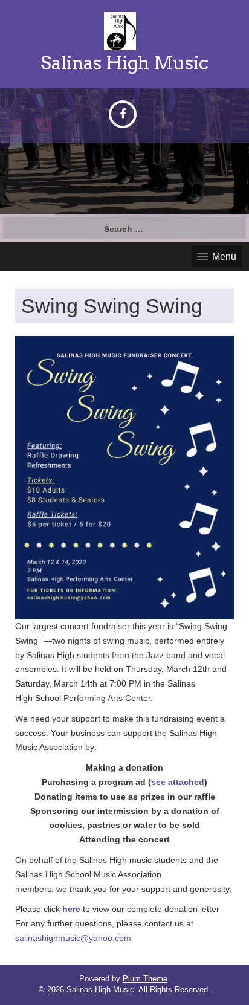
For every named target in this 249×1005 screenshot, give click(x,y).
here (71, 909)
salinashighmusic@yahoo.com (73, 938)
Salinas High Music (124, 63)
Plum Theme (145, 978)
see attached (177, 782)
